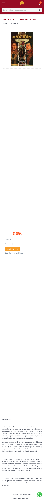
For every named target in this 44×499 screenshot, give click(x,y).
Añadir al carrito (12, 249)
